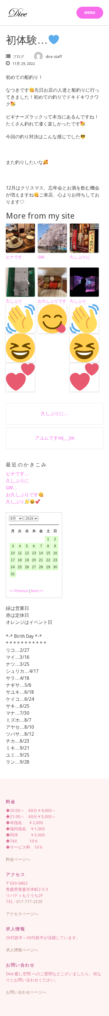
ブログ (18, 56)
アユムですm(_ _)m (54, 438)
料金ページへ (18, 859)
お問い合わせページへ (26, 992)
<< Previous (19, 591)
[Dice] (17, 12)
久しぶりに (80, 257)
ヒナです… (16, 257)
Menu (89, 12)
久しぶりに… (55, 413)
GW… (43, 257)
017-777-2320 (29, 901)
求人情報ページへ (22, 950)
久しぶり (14, 301)
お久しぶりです (52, 301)
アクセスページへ (22, 913)
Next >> (37, 591)
